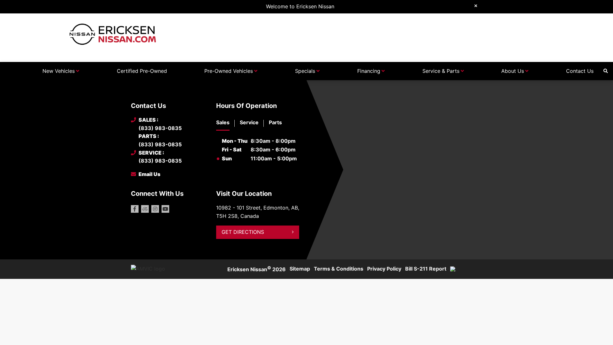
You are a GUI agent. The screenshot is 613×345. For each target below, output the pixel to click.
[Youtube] (165, 209)
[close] (475, 5)
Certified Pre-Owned (142, 71)
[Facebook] (135, 209)
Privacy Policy (384, 268)
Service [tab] (249, 122)
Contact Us (580, 71)
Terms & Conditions (338, 268)
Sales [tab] (223, 122)
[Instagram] (155, 209)
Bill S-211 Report (425, 268)
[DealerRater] (145, 209)
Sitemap (300, 268)
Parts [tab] (275, 122)
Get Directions (243, 232)
